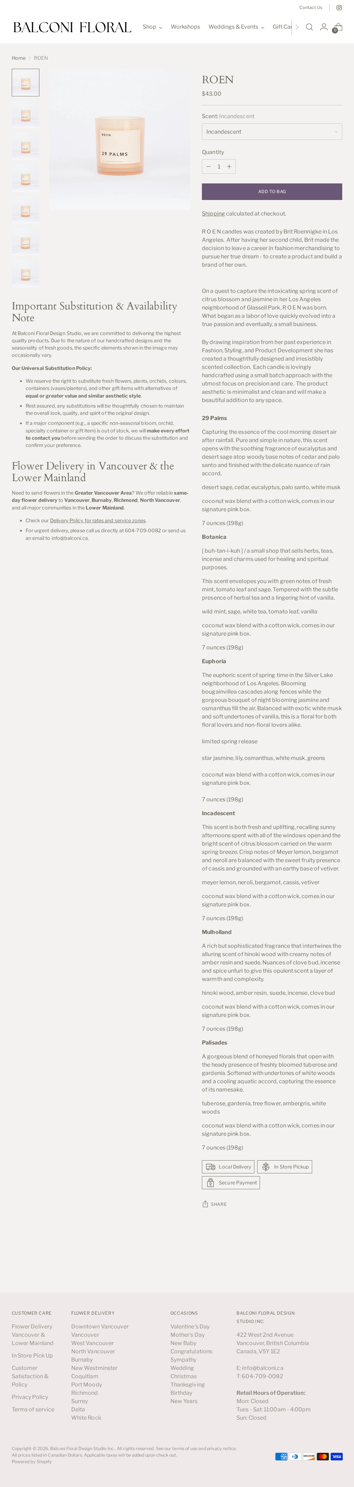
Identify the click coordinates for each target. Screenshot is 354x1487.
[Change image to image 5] (25, 210)
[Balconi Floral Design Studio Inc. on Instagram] (339, 7)
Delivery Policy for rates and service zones (98, 520)
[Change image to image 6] (25, 242)
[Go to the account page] (324, 27)
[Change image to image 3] (25, 146)
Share (219, 1204)
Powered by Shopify (32, 1461)
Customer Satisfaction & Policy (30, 1376)
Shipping (213, 213)
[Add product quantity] (229, 166)
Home (19, 58)
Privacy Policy (30, 1397)
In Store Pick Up (32, 1355)
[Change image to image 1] (25, 82)
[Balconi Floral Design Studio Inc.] (72, 27)
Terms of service (33, 1409)
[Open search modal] (309, 27)
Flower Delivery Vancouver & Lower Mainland (33, 1334)
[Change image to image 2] (25, 114)
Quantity (213, 152)
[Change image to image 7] (25, 273)
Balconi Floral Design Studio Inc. (82, 1448)
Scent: (228, 116)
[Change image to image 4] (25, 178)
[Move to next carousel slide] (336, 1268)
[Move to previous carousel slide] (320, 1269)
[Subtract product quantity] (208, 166)
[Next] (297, 27)
